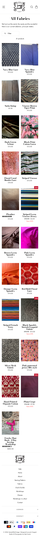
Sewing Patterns (20, 480)
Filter (9, 33)
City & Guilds (20, 488)
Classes (20, 495)
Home (20, 473)
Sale (20, 469)
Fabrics (20, 484)
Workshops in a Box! (20, 499)
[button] (7, 216)
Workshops (20, 491)
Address (20, 509)
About (20, 476)
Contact (20, 502)
